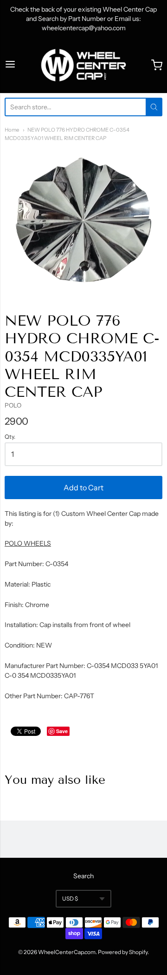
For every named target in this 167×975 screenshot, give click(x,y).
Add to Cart (83, 487)
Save (62, 731)
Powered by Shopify (123, 951)
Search (83, 876)
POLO (13, 405)
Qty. (10, 437)
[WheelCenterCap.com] (83, 65)
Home (12, 130)
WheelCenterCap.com (67, 951)
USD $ (70, 898)
